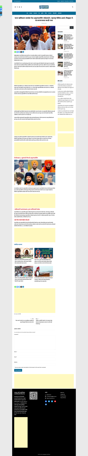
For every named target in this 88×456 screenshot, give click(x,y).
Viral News (44, 454)
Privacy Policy (67, 1)
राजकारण (35, 13)
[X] (21, 52)
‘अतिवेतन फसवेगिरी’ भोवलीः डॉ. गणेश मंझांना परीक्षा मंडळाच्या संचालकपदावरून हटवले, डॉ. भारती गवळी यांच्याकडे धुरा (44, 321)
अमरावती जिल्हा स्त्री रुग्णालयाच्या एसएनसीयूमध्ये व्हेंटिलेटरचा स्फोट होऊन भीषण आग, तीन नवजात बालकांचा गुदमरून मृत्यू (68, 64)
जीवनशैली (54, 13)
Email (15, 357)
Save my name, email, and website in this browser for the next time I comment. (30, 367)
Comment (16, 334)
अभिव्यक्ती (59, 13)
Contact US (62, 1)
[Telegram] (19, 52)
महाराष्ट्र (31, 13)
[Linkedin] (23, 52)
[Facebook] (17, 52)
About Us (58, 1)
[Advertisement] (34, 77)
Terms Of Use (71, 1)
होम (27, 13)
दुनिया (42, 13)
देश (39, 13)
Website (15, 362)
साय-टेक (49, 13)
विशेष (46, 13)
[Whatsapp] (15, 52)
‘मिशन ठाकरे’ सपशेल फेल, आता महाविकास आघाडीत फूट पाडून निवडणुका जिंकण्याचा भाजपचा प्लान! (25, 320)
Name (15, 352)
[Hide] (0, 16)
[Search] (72, 27)
